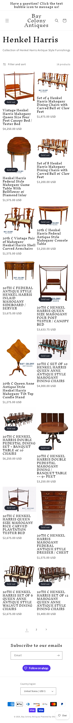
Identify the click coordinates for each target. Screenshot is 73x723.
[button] (7, 21)
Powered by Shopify (50, 716)
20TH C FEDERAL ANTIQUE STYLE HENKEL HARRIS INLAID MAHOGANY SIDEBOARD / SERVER (18, 298)
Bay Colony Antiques (30, 716)
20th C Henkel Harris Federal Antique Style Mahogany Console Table (52, 236)
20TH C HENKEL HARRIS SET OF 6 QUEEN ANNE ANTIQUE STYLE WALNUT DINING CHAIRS (18, 600)
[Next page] (46, 629)
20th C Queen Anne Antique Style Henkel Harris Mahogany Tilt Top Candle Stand (18, 390)
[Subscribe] (58, 655)
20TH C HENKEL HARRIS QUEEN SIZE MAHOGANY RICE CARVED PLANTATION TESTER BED (18, 524)
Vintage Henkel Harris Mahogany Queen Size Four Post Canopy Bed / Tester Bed (17, 117)
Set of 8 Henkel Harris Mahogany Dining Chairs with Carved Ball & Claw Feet (53, 170)
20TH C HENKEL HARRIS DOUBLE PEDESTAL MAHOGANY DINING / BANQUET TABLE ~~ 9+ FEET (52, 466)
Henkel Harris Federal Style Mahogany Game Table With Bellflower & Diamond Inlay (16, 186)
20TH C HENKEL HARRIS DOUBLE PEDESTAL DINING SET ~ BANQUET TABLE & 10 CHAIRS (19, 445)
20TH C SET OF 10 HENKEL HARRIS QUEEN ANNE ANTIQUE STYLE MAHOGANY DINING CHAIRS (52, 372)
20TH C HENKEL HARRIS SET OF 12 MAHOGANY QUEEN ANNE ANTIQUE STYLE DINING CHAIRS (52, 600)
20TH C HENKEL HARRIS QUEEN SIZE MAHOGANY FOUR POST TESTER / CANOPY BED (53, 316)
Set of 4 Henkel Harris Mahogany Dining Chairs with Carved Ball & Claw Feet (53, 104)
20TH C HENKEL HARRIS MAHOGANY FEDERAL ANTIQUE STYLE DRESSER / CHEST (53, 544)
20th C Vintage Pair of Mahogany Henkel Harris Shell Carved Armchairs (19, 243)
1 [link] (27, 629)
